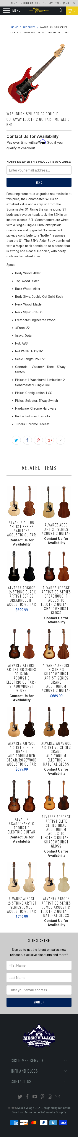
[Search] (60, 10)
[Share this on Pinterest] (38, 440)
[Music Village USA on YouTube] (35, 1097)
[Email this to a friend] (60, 440)
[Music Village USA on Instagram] (50, 1097)
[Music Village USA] (39, 11)
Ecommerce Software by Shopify (45, 1112)
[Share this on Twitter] (16, 440)
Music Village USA (28, 1107)
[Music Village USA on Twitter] (20, 1097)
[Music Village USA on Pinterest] (42, 1097)
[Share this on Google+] (49, 440)
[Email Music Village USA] (57, 1097)
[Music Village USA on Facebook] (27, 1097)
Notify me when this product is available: (38, 161)
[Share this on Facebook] (27, 440)
